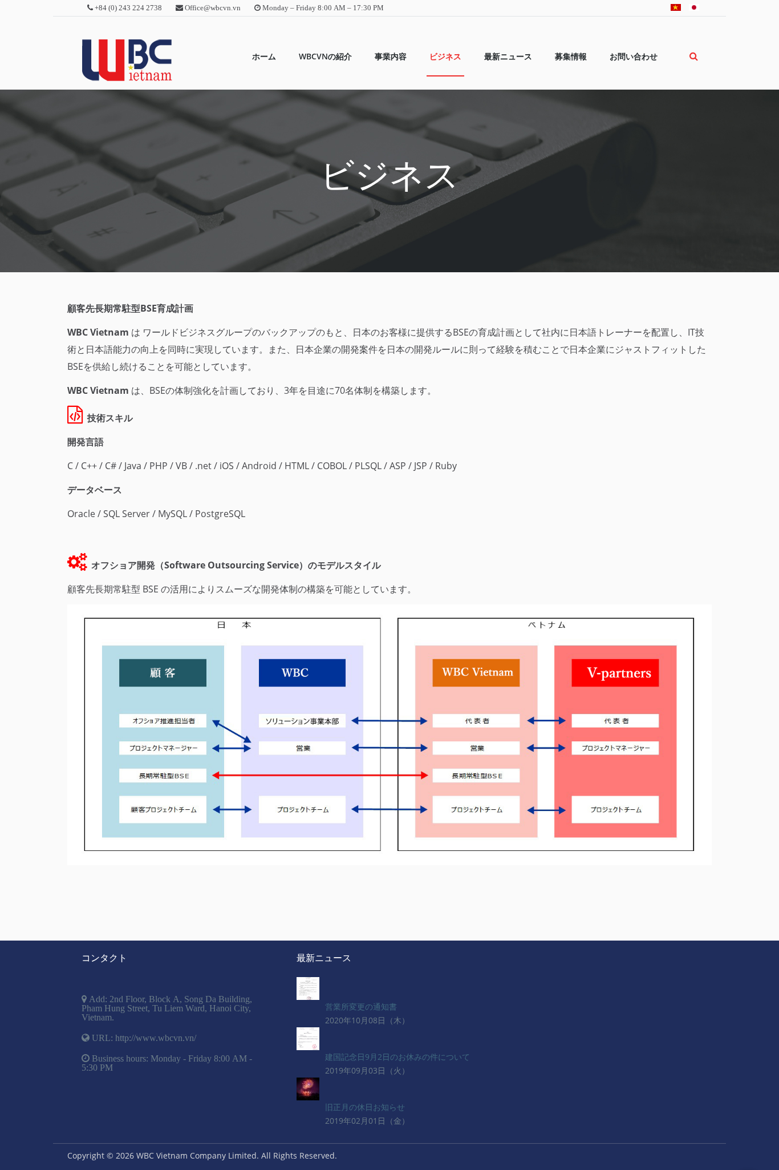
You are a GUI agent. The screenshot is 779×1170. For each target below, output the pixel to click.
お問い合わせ (634, 56)
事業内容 (391, 56)
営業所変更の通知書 (361, 1006)
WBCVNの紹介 (325, 56)
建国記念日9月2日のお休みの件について (397, 1056)
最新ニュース (508, 56)
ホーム (264, 56)
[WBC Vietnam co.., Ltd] (127, 60)
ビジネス (445, 56)
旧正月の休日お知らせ (365, 1107)
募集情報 (571, 56)
